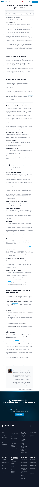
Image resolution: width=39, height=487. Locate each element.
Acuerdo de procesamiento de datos (32, 435)
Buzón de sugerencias (5, 440)
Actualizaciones (4, 444)
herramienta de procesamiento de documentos (19, 301)
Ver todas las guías (23, 454)
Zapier (22, 334)
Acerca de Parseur (4, 435)
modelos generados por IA (21, 277)
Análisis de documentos (5, 462)
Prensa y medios (4, 446)
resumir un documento (12, 326)
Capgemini (29, 246)
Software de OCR (4, 470)
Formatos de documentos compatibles (22, 443)
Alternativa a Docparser (33, 468)
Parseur (7, 301)
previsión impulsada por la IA (15, 260)
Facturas (12, 436)
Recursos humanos (14, 467)
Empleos (3, 439)
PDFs (12, 435)
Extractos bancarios (14, 438)
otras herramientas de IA (23, 323)
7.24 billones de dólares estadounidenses (20, 84)
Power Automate (29, 334)
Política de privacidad (33, 438)
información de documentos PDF (17, 304)
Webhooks (17, 340)
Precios (3, 434)
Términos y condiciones (33, 432)
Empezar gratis (19, 414)
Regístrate (34, 1)
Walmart (9, 281)
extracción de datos (15, 303)
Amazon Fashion (23, 284)
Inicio (3, 432)
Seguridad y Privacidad (24, 452)
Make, (25, 334)
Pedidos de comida (14, 441)
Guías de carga (13, 443)
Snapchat (9, 282)
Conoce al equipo (4, 437)
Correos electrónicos (14, 433)
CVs (11, 440)
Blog (2, 442)
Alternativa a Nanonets (33, 470)
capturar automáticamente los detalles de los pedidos (22, 312)
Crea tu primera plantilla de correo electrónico (23, 439)
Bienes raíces (13, 463)
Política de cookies (32, 439)
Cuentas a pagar (13, 461)
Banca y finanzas (13, 469)
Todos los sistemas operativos (6, 449)
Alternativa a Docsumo (33, 471)
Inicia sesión (28, 1)
